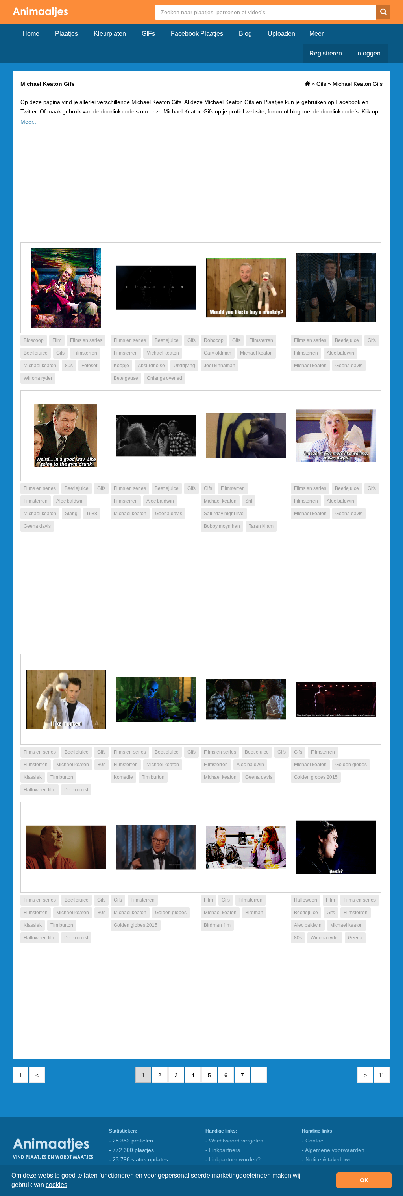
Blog (245, 33)
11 (382, 1075)
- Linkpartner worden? (233, 1159)
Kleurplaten (110, 33)
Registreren (325, 53)
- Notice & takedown (327, 1159)
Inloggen (368, 53)
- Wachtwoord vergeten (234, 1140)
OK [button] (364, 1180)
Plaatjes (66, 33)
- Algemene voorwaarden (333, 1150)
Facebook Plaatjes (197, 33)
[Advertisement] (201, 181)
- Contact (313, 1140)
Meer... (29, 121)
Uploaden (281, 33)
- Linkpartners (222, 1150)
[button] (71, 1186)
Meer (316, 33)
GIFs (148, 33)
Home (30, 33)
